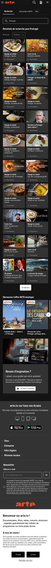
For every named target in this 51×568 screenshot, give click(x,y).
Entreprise (9, 445)
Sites (6, 440)
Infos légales (10, 450)
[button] (34, 2)
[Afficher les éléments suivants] (48, 314)
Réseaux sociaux (12, 455)
